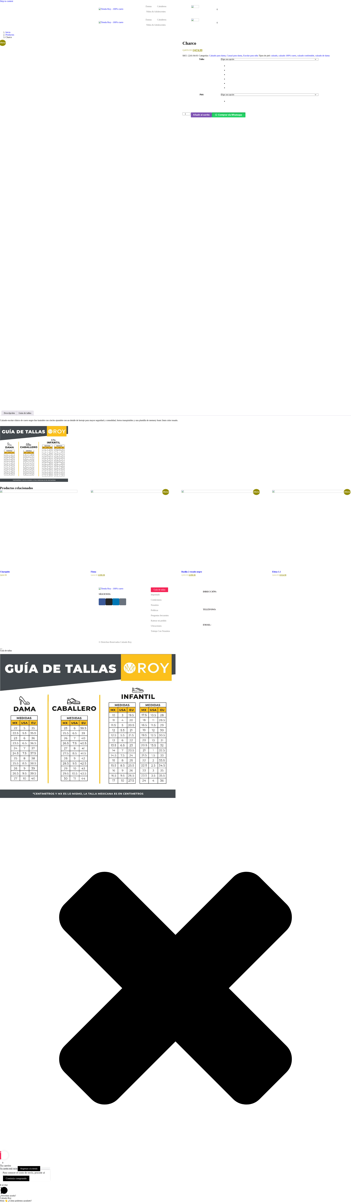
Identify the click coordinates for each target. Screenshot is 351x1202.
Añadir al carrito (201, 115)
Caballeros (161, 6)
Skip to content (6, 1)
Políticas (154, 610)
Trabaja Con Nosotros (160, 631)
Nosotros (155, 605)
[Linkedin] (115, 601)
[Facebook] (102, 601)
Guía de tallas (159, 590)
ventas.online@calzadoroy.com (216, 632)
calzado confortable (305, 55)
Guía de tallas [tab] (25, 413)
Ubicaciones (156, 626)
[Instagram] (109, 601)
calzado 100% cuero (287, 55)
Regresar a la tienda (28, 1168)
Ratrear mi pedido (158, 621)
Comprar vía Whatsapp (230, 115)
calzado (274, 55)
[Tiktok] (122, 601)
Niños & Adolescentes (156, 11)
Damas (149, 6)
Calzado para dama (217, 55)
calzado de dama (322, 55)
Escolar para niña (250, 55)
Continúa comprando (16, 1178)
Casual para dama (234, 55)
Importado (155, 594)
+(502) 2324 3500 (211, 617)
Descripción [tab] (9, 413)
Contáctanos (156, 600)
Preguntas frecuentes (160, 615)
